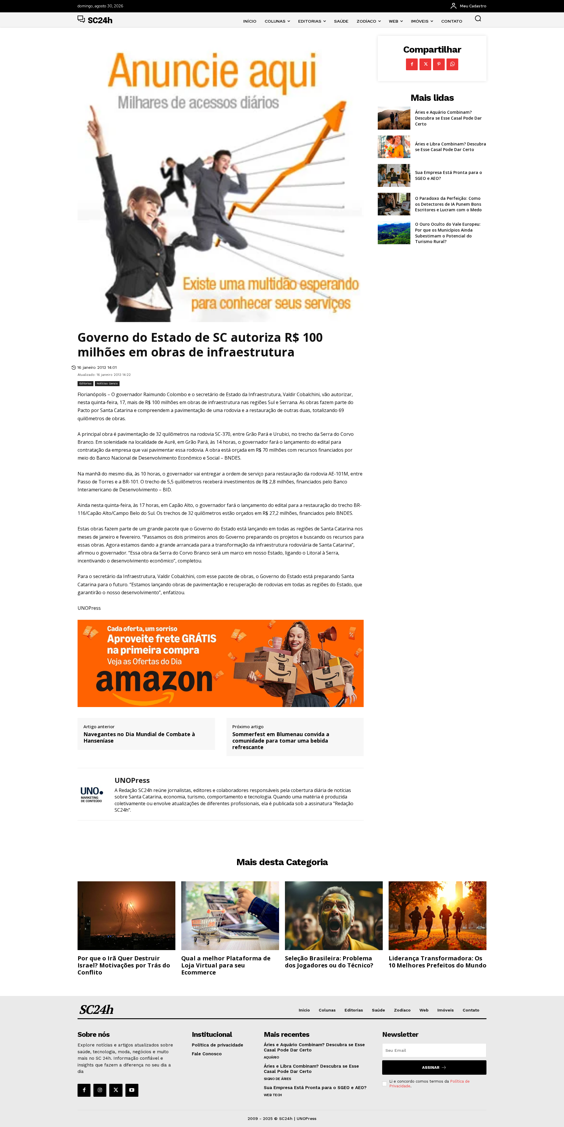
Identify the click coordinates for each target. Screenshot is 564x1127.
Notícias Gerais (107, 383)
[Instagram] (99, 1090)
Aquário (271, 1057)
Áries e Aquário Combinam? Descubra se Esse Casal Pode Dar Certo (448, 117)
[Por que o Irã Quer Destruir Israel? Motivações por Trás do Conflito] (126, 915)
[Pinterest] (439, 64)
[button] (477, 18)
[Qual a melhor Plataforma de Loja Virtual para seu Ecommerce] (230, 915)
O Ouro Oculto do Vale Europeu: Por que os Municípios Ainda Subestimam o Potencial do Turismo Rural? (448, 232)
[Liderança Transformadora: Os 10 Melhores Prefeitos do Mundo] (437, 915)
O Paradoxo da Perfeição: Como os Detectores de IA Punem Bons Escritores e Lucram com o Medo (448, 203)
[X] (425, 64)
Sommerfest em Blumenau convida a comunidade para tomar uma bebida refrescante (280, 740)
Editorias (85, 383)
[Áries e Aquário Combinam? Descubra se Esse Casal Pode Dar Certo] (394, 118)
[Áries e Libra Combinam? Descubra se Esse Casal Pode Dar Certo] (394, 146)
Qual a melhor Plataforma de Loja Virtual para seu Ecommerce (226, 965)
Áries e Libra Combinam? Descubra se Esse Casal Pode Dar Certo (450, 147)
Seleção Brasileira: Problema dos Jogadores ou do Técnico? (329, 961)
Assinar (430, 1067)
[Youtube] (131, 1090)
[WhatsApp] (452, 64)
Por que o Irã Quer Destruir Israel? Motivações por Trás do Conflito (124, 965)
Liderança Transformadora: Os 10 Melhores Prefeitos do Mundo (437, 961)
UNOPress (132, 780)
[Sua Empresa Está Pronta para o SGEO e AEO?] (394, 175)
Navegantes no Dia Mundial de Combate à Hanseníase (139, 737)
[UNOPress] (92, 794)
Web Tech (273, 1095)
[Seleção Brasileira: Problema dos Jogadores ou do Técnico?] (334, 915)
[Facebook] (412, 64)
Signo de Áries (277, 1079)
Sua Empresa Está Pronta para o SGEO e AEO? (315, 1087)
